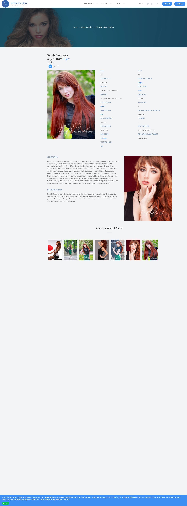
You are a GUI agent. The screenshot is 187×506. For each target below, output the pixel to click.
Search (132, 4)
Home (75, 27)
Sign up (180, 4)
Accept (5, 503)
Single (140, 83)
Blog (141, 4)
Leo (101, 146)
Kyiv (66, 59)
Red (101, 114)
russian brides (107, 4)
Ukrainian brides (86, 27)
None (140, 90)
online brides (121, 4)
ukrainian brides (91, 4)
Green (102, 106)
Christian (103, 138)
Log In (167, 4)
